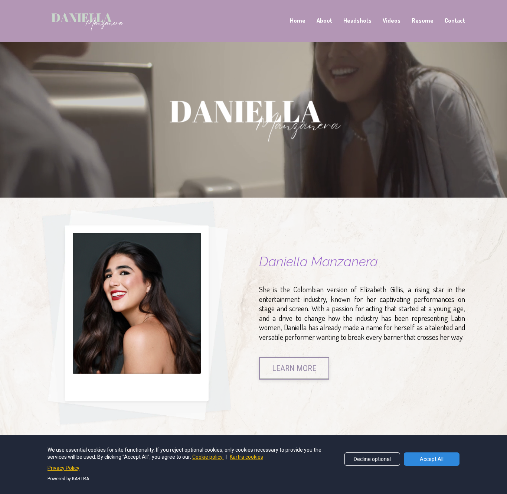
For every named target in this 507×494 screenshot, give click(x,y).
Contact (455, 20)
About (324, 20)
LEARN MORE (294, 368)
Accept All (432, 459)
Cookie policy (208, 457)
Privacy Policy (63, 468)
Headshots (357, 20)
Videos (391, 20)
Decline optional (372, 459)
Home (297, 20)
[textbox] (362, 313)
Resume (423, 20)
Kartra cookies (246, 457)
